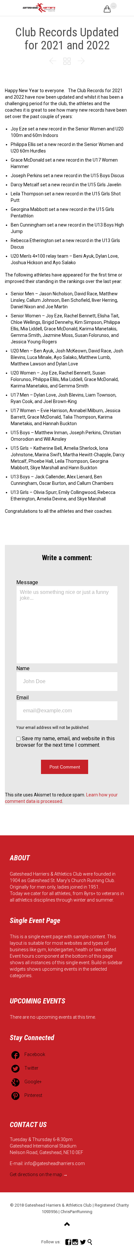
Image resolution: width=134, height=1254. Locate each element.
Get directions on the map (36, 1174)
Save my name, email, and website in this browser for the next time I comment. (65, 741)
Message (27, 582)
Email (22, 698)
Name (23, 668)
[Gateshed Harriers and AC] (39, 8)
